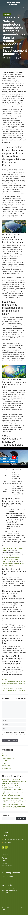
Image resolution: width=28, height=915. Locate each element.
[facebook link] (6, 847)
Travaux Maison (6, 765)
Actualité (4, 753)
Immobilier (5, 761)
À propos (4, 858)
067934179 (7, 842)
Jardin (4, 763)
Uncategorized (6, 768)
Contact (4, 863)
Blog (3, 860)
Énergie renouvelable (8, 758)
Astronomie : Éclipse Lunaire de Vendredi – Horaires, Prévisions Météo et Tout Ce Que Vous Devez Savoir (14, 781)
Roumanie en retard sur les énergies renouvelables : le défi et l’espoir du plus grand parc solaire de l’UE (13, 806)
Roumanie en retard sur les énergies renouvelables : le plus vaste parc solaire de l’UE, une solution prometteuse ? (14, 800)
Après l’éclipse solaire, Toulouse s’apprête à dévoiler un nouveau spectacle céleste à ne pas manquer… (13, 787)
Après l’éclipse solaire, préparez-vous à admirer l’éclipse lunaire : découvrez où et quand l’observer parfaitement (13, 793)
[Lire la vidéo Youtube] (14, 457)
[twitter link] (3, 847)
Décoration (5, 756)
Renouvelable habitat (10, 58)
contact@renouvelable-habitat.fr (13, 839)
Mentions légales (7, 866)
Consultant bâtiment (8, 876)
